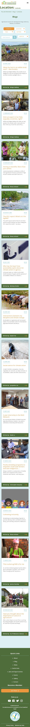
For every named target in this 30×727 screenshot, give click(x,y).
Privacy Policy (10, 725)
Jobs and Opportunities (16, 672)
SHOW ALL (9, 28)
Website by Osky (19, 725)
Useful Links (15, 668)
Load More (15, 640)
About (16, 658)
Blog (15, 661)
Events (16, 675)
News (15, 665)
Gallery (16, 678)
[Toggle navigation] (27, 2)
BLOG (25, 63)
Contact (15, 682)
